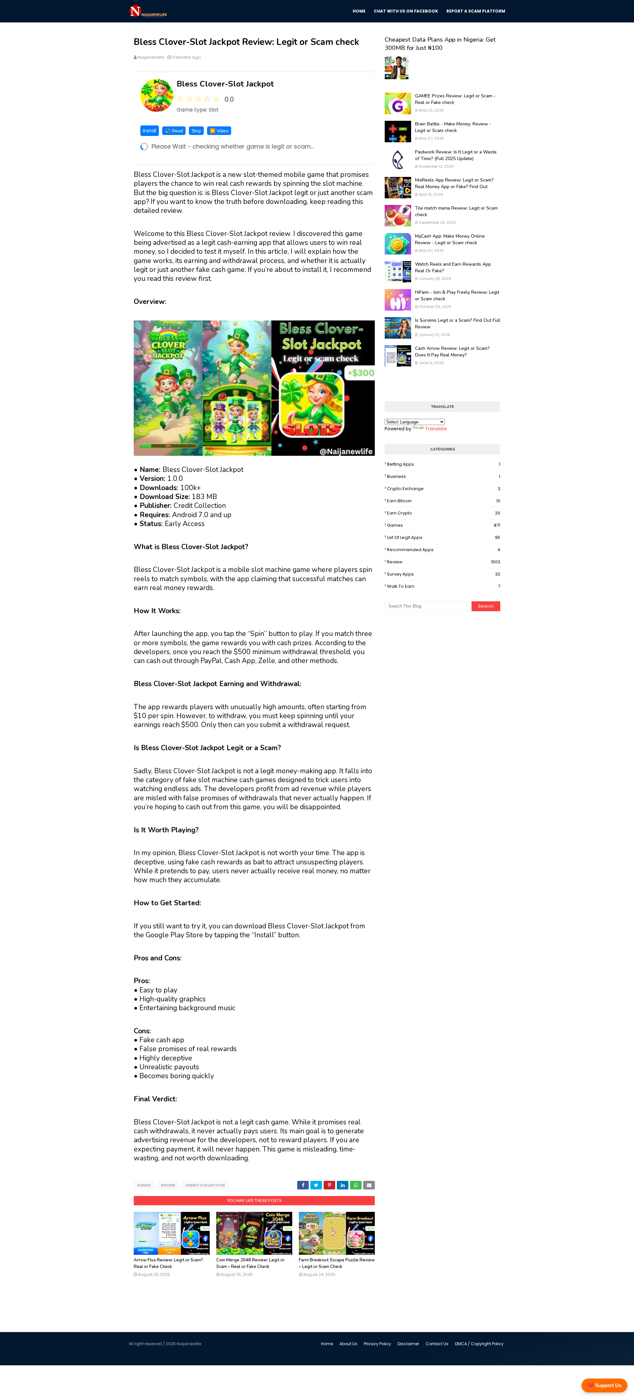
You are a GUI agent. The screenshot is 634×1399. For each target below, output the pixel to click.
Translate (436, 428)
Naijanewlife (151, 57)
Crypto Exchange (443, 488)
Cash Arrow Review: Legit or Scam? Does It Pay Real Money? (452, 351)
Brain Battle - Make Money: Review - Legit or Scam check (453, 127)
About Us (348, 1344)
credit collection (205, 1185)
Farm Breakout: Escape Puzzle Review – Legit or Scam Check (337, 1263)
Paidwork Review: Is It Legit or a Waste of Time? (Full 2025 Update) (456, 155)
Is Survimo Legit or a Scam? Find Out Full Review (457, 323)
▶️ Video (219, 130)
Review (168, 1185)
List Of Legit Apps (443, 537)
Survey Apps (443, 574)
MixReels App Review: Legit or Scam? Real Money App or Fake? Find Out (454, 183)
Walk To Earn (443, 586)
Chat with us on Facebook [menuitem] (406, 11)
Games (144, 1185)
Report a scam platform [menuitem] (475, 11)
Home (327, 1344)
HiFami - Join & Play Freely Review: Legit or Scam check (457, 295)
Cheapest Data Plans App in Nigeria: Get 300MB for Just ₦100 (440, 44)
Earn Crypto (443, 513)
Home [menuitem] (359, 11)
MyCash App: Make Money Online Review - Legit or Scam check (450, 239)
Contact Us (437, 1344)
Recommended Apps (443, 550)
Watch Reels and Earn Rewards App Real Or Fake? (453, 267)
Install (149, 130)
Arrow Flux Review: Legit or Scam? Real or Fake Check (168, 1263)
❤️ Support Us (604, 1385)
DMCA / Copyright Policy (479, 1344)
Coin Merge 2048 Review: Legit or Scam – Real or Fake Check (250, 1263)
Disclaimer (408, 1344)
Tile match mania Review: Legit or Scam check (456, 211)
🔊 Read (174, 130)
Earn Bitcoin (443, 501)
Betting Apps (443, 464)
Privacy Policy (377, 1344)
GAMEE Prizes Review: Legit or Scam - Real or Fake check (455, 99)
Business (443, 476)
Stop (196, 130)
